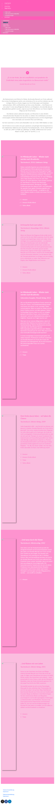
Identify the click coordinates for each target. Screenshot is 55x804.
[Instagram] (2, 801)
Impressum (5, 791)
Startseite (8, 3)
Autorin (7, 5)
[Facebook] (6, 801)
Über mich (8, 8)
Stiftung (7, 6)
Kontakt (7, 17)
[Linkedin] (9, 801)
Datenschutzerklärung (8, 790)
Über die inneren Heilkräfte (12, 13)
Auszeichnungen (9, 15)
